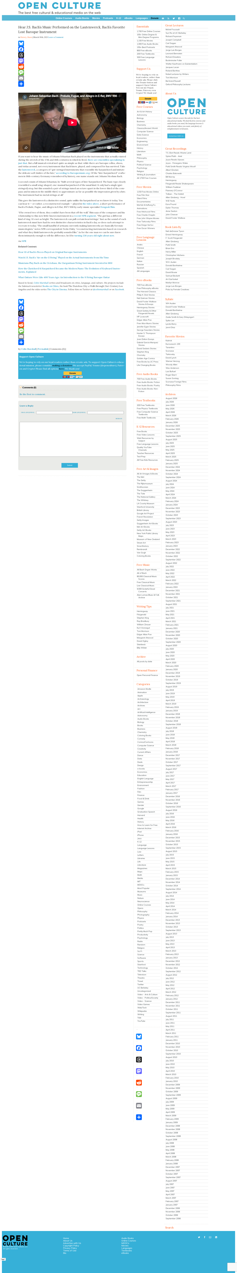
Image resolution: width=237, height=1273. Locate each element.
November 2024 (173, 470)
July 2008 (170, 1143)
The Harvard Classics (146, 291)
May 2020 (170, 655)
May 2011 (170, 1026)
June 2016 (170, 817)
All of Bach (142, 573)
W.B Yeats (170, 201)
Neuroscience (143, 901)
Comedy (141, 739)
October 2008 (172, 1132)
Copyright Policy (71, 1245)
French (140, 254)
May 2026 (170, 408)
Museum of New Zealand (148, 539)
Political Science (144, 164)
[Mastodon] (72, 61)
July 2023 (170, 525)
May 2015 (170, 861)
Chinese (140, 248)
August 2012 (171, 975)
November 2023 (173, 511)
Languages (126, 1248)
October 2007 (172, 1174)
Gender (140, 805)
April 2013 (170, 947)
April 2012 (170, 988)
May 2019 (170, 697)
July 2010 (170, 1060)
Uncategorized (144, 991)
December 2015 (173, 837)
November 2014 (173, 882)
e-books (141, 768)
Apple (140, 695)
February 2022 (172, 583)
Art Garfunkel (172, 279)
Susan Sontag (172, 378)
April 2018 (170, 741)
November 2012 (173, 964)
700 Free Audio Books (147, 379)
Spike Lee (170, 320)
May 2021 (170, 614)
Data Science (143, 135)
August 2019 (171, 686)
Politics (140, 928)
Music (29, 37)
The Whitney (142, 500)
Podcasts (141, 921)
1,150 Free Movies (145, 40)
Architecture (142, 702)
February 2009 (172, 1119)
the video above (91, 203)
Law (139, 851)
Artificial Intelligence (146, 712)
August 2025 (171, 439)
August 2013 (171, 933)
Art (138, 709)
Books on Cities (51, 286)
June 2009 (170, 1105)
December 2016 (173, 796)
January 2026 (172, 422)
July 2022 (170, 566)
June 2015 (170, 858)
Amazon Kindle (144, 689)
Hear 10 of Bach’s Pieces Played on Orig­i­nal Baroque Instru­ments (52, 252)
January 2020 (172, 669)
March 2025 (171, 456)
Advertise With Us (176, 136)
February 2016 (172, 830)
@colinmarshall (101, 289)
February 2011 (172, 1036)
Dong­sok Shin (107, 207)
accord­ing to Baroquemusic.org (73, 173)
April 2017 (170, 782)
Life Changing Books (146, 365)
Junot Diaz (170, 327)
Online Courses (144, 905)
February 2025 (172, 460)
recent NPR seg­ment (85, 215)
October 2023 (172, 515)
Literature (141, 151)
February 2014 (172, 913)
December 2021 (173, 590)
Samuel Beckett (173, 276)
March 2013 (171, 951)
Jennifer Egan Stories (146, 326)
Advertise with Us (72, 1243)
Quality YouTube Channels (144, 448)
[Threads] (72, 55)
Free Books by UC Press (147, 361)
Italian (139, 261)
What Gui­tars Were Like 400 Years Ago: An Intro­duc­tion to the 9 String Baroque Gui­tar (64, 277)
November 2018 (173, 717)
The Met (140, 477)
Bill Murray (170, 177)
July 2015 (170, 855)
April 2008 (170, 1153)
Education (141, 775)
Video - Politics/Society (147, 998)
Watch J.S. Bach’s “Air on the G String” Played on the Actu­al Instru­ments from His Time (63, 257)
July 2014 (170, 896)
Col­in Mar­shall (41, 282)
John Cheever (172, 214)
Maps (139, 871)
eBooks (125, 1253)
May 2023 (170, 532)
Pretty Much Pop (144, 931)
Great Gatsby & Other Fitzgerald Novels (146, 312)
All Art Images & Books (147, 473)
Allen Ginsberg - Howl (175, 197)
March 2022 (171, 580)
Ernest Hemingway (174, 234)
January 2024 (172, 504)
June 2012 (170, 981)
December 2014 (173, 879)
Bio (64, 1253)
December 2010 (173, 1043)
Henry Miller (171, 252)
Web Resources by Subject (145, 439)
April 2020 (170, 659)
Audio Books (143, 719)
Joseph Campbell (173, 40)
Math (139, 154)
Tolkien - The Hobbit (175, 194)
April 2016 (170, 824)
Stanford (141, 964)
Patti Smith (171, 245)
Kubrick (169, 340)
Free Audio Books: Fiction (148, 382)
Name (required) (79, 412)
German (140, 258)
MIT (139, 881)
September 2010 (173, 1054)
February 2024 (172, 501)
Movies (125, 1245)
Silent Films (142, 198)
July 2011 (170, 1019)
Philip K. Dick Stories (146, 295)
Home (66, 1238)
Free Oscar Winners (146, 228)
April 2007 (170, 1194)
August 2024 (171, 480)
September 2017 (173, 765)
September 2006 (173, 1218)
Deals (140, 762)
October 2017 (172, 762)
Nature (140, 898)
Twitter (140, 984)
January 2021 (172, 628)
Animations (142, 208)
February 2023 (172, 542)
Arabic (140, 244)
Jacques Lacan (172, 67)
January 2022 (172, 587)
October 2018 (172, 721)
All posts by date (144, 661)
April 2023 (170, 535)
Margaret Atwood (145, 637)
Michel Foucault (173, 29)
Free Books (142, 431)
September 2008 (173, 1136)
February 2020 (172, 666)
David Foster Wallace (175, 218)
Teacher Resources (145, 453)
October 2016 (172, 803)
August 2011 (171, 1016)
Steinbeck (141, 644)
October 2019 (172, 680)
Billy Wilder (142, 648)
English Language (145, 778)
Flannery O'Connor (174, 190)
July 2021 (170, 607)
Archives (141, 705)
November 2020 (173, 635)
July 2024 (170, 484)
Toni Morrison (143, 631)
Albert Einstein (172, 170)
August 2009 (171, 1098)
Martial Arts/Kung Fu (146, 205)
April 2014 (170, 906)
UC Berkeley (142, 988)
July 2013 (170, 937)
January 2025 (172, 463)
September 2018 (173, 724)
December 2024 (173, 467)
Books (140, 725)
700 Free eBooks (144, 285)
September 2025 (173, 436)
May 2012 (170, 985)
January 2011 (172, 1040)
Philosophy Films (173, 385)
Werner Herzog (173, 361)
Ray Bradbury (143, 621)
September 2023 (173, 518)
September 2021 (173, 601)
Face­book (119, 289)
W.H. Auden (171, 262)
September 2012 (173, 971)
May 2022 (170, 573)
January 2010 (172, 1081)
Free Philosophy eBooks (148, 288)
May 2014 (170, 903)
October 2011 (172, 1009)
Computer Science (145, 131)
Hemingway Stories (146, 307)
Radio (140, 941)
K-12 (139, 841)
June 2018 (170, 734)
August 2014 (171, 892)
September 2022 (173, 559)
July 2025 (170, 443)
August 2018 (171, 728)
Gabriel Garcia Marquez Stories (147, 343)
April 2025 (170, 453)
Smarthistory (143, 546)
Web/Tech (142, 1007)
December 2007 (173, 1167)
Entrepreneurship (145, 782)
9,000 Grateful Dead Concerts (146, 590)
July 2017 (170, 772)
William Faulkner (173, 187)
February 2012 (172, 995)
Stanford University (145, 507)
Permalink (43, 349)
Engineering (142, 141)
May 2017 (170, 779)
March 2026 (171, 415)
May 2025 (170, 450)
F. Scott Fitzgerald (174, 238)
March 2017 (171, 786)
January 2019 (172, 710)
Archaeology (143, 699)
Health (140, 818)
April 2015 (170, 865)
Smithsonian (142, 487)
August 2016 (171, 810)
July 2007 (170, 1184)
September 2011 (173, 1012)
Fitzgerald (141, 614)
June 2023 (170, 529)
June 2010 (170, 1064)
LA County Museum (145, 503)
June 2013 (170, 940)
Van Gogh (141, 552)
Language (142, 845)
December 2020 (173, 631)
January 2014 (172, 916)
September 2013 (173, 930)
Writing (140, 1014)
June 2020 (170, 652)
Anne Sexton (171, 211)
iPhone (140, 835)
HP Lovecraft (143, 316)
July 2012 (170, 978)
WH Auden (171, 303)
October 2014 (172, 885)
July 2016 (170, 813)
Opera (140, 908)
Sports (140, 961)
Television (141, 974)
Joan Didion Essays (145, 339)
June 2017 (170, 776)
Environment (142, 145)
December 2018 (173, 714)
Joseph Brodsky (173, 258)
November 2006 (173, 1211)
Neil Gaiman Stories (146, 298)
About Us (67, 1240)
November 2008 (173, 1129)
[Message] (72, 72)
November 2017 (173, 758)
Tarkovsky (170, 354)
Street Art (141, 543)
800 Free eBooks (144, 50)
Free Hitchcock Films (146, 211)
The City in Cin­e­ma (57, 289)
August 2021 (171, 604)
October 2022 (172, 556)
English (140, 251)
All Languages (143, 271)
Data (139, 758)
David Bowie (171, 272)
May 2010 (170, 1067)
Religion (140, 171)
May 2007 (170, 1191)
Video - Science (144, 1001)
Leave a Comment (56, 37)
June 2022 (170, 570)
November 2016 (173, 800)
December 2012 (173, 961)
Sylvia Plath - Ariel (174, 156)
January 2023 (172, 546)
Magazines (142, 868)
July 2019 (170, 690)
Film (139, 792)
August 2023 (171, 522)
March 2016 (171, 827)
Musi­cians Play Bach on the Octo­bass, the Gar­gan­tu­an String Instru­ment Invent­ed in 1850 (65, 263)
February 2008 (172, 1160)
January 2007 (172, 1205)
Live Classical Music (145, 585)
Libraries (141, 858)
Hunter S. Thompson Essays (146, 334)
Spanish (140, 268)
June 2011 (170, 1023)
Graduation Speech (146, 812)
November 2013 (173, 923)
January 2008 (172, 1163)
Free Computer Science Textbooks (147, 413)
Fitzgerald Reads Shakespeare (180, 183)
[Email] (72, 78)
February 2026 (172, 419)
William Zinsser (144, 624)
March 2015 (171, 868)
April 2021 (170, 618)
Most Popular (143, 888)
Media (140, 878)
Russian (140, 264)
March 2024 (171, 498)
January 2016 (172, 834)
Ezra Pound (171, 204)
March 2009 (171, 1115)
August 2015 (171, 851)
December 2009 (173, 1084)
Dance (140, 755)
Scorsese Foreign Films (176, 381)
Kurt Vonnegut (143, 628)
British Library (143, 510)
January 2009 (172, 1122)
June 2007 (170, 1187)
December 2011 (173, 1002)
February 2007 (172, 1201)
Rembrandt (142, 549)
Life (139, 861)
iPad (139, 831)
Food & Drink (143, 798)
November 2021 (173, 594)
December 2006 (173, 1208)
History (140, 148)
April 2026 (170, 412)
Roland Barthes (173, 70)
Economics (142, 138)
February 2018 (172, 748)
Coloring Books (144, 556)
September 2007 (173, 1177)
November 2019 (173, 676)
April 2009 (170, 1112)
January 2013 (172, 957)
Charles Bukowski (174, 173)
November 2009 (173, 1088)
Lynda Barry (171, 324)
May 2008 (170, 1150)
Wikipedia (142, 1011)
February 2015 (172, 872)
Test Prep (141, 456)
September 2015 (173, 848)
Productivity (142, 934)
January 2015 (172, 875)
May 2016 (170, 820)
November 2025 (173, 429)
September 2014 (173, 889)
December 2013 (173, 920)
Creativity (141, 749)
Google (140, 808)
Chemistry (141, 125)
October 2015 (172, 844)
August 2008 (171, 1139)
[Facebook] (72, 49)
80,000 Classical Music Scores (147, 577)
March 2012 (171, 992)
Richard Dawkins (173, 57)
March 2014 (171, 909)
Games (140, 802)
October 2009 (172, 1091)
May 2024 (170, 491)
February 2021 (172, 625)
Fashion (141, 788)
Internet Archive (144, 828)
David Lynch (171, 357)
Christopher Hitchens (175, 255)
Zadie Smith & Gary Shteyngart (180, 317)
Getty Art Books (144, 530)
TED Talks (141, 971)
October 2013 (172, 927)
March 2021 (171, 621)
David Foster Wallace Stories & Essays (146, 302)
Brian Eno (170, 248)
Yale (139, 1017)
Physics (140, 161)
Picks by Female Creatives (177, 289)
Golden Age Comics (146, 358)
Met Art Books (143, 527)
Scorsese (170, 351)
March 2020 (171, 662)
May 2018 (170, 738)
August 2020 (171, 645)
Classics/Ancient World (147, 128)
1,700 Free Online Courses (148, 31)
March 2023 (171, 539)
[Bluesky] (72, 43)
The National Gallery (146, 497)
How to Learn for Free (147, 825)
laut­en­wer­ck (28, 169)
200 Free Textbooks (146, 54)
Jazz (139, 838)
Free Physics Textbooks (147, 408)
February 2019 (172, 707)
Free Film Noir (143, 195)
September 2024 (173, 477)
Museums (141, 891)
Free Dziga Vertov (145, 225)
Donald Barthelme (174, 265)
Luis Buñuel (171, 371)
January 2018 (172, 752)
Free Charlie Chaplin (146, 215)
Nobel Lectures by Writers (177, 74)
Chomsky (141, 355)
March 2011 (171, 1033)
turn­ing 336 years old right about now (94, 235)
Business (141, 121)
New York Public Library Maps (147, 534)
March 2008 (171, 1157)
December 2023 (173, 508)
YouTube (141, 1021)
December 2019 (173, 673)
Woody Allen (171, 364)
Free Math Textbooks (146, 417)
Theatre (141, 978)
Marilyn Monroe (172, 282)
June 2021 (170, 611)
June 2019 (170, 693)
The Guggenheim (144, 490)
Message (119, 418)
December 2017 (173, 755)
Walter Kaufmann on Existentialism (181, 64)
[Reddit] (72, 66)
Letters (140, 855)
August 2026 (171, 398)
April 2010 (170, 1071)
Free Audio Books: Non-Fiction (147, 390)
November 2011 (173, 1006)
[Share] (72, 84)
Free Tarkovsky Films (146, 221)
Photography (143, 915)
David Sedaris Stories (146, 348)
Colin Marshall (28, 349)
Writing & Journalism (146, 174)
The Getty (141, 480)
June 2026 (170, 405)
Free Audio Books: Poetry (148, 385)
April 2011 (170, 1030)
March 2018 (171, 745)
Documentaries (144, 201)
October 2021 (172, 597)
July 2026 (170, 402)
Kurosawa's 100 (173, 344)
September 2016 (173, 806)
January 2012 (172, 999)
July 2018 (170, 731)
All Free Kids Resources (147, 460)
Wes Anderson (172, 368)
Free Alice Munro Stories (148, 323)
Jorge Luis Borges (174, 50)
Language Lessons (145, 848)
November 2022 (173, 553)
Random (141, 944)
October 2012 (172, 968)
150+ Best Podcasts (146, 47)
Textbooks (126, 1250)
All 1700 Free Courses (146, 178)
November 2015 (173, 841)
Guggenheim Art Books (147, 523)
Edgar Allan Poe (144, 320)
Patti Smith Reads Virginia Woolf (181, 166)
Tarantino (170, 347)
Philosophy (142, 158)
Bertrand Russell (173, 81)
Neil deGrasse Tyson (175, 231)
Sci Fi (139, 951)
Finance (140, 795)
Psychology (142, 168)
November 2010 (173, 1047)
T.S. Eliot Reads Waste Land (178, 153)
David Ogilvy (142, 641)
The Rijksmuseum (145, 483)
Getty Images (143, 520)
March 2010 (171, 1074)
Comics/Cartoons (145, 742)
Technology (142, 968)
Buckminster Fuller (174, 60)
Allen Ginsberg (172, 241)
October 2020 (172, 638)
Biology (140, 118)
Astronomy (142, 115)
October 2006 (172, 1215)
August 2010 (171, 1057)
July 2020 (170, 649)
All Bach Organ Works (147, 569)
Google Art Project (145, 513)
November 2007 (173, 1170)
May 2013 (170, 944)
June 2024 (170, 487)
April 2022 (170, 577)
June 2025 (170, 446)
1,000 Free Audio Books (147, 44)
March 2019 (171, 704)
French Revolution (145, 517)
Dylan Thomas (172, 207)
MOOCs (140, 885)
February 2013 (172, 954)
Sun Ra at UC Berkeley (176, 33)
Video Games (143, 1004)
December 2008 (173, 1126)
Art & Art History (144, 111)
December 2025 (173, 426)
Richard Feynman (173, 36)
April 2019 (170, 700)
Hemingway (142, 611)
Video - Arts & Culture (147, 994)
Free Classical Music (146, 582)
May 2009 (170, 1108)
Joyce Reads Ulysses (175, 159)
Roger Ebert (171, 375)
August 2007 (171, 1181)
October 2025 (172, 432)
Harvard (141, 815)
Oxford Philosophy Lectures (178, 84)
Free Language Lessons (147, 444)
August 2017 (171, 769)
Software (141, 958)
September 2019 (173, 683)
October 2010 (172, 1050)
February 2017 (172, 789)
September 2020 (173, 642)
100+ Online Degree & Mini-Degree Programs (148, 35)
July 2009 (170, 1102)
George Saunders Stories (148, 330)
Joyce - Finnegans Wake (177, 163)
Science (140, 954)
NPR (24, 241)
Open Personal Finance (147, 675)
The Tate (141, 493)
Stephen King (143, 352)
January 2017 (172, 793)
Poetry (140, 925)
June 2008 (170, 1146)
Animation (142, 692)
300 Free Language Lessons (145, 58)
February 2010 (172, 1078)
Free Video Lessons (146, 434)
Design (140, 765)
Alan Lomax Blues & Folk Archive (148, 596)
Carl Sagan (171, 43)
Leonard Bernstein (174, 53)
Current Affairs (144, 752)
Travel (140, 981)
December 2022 (173, 549)
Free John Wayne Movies (148, 218)
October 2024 (172, 474)
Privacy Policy (70, 1248)
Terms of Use (69, 1250)
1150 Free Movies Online (148, 192)
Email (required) (27, 412)
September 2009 (173, 1095)
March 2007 (171, 1198)
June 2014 (170, 899)
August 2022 (171, 563)
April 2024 (170, 494)
